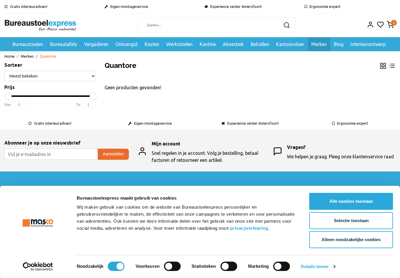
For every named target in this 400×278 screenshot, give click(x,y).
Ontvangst (126, 44)
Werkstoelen (179, 44)
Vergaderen (96, 44)
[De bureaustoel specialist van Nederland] (40, 25)
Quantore (48, 56)
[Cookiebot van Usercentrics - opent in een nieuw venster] (38, 266)
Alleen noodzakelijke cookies (351, 239)
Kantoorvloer (290, 44)
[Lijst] (392, 66)
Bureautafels (63, 44)
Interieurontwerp (368, 44)
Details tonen (314, 266)
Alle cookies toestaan (351, 201)
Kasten (152, 44)
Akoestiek (233, 44)
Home (9, 56)
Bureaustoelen (28, 44)
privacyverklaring (249, 228)
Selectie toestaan (351, 220)
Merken (319, 44)
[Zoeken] (286, 25)
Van (7, 105)
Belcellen (260, 44)
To (78, 105)
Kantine (208, 44)
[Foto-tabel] (383, 66)
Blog (338, 44)
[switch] (172, 266)
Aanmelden (113, 154)
